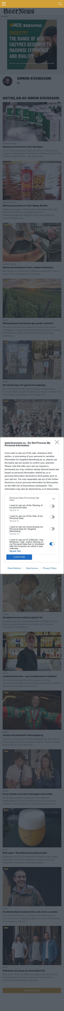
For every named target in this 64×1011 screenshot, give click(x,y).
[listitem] (32, 499)
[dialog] (32, 505)
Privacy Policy (49, 568)
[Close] (58, 443)
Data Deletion (14, 568)
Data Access (32, 568)
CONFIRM (19, 557)
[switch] (52, 506)
